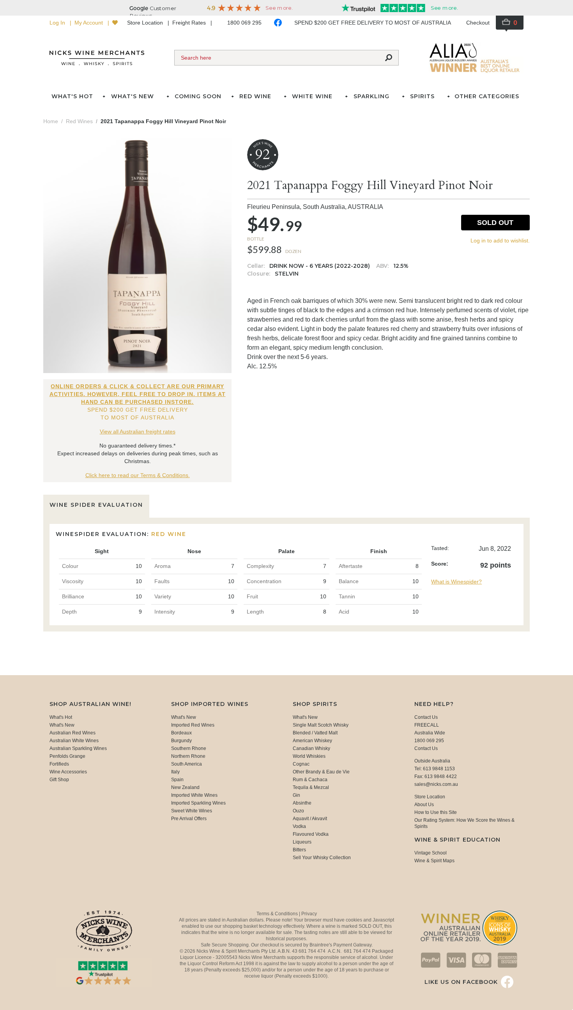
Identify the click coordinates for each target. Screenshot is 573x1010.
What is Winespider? (456, 581)
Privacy (309, 913)
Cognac (301, 764)
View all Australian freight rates (137, 431)
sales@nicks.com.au (436, 784)
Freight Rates (189, 22)
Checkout (478, 22)
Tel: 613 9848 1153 (434, 768)
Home (50, 121)
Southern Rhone (188, 748)
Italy (175, 772)
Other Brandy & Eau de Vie (321, 772)
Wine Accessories (68, 772)
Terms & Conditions (277, 913)
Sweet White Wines (191, 811)
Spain (177, 779)
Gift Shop (59, 779)
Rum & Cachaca (310, 779)
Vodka (299, 826)
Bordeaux (181, 733)
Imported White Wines (194, 795)
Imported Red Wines (192, 725)
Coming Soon (198, 96)
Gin (296, 795)
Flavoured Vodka (311, 834)
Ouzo (298, 811)
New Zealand (185, 787)
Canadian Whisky (311, 748)
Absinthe (302, 803)
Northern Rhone (188, 756)
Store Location (145, 22)
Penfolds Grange (67, 756)
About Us (424, 804)
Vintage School (430, 853)
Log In (58, 22)
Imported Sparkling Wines (198, 803)
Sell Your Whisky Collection (322, 857)
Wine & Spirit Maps (434, 860)
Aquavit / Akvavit (310, 818)
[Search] (388, 57)
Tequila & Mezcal (311, 787)
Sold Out (495, 222)
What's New (62, 725)
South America (186, 764)
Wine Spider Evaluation (96, 504)
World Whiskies (309, 756)
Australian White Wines (74, 740)
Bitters (299, 850)
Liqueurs (302, 842)
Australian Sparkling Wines (78, 748)
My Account (89, 22)
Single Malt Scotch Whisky (320, 725)
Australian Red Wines (73, 733)
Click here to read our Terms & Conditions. (137, 475)
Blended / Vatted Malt (315, 733)
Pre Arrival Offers (189, 818)
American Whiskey (312, 740)
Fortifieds (59, 764)
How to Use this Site (435, 812)
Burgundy (181, 740)
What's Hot (72, 96)
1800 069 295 (244, 22)
